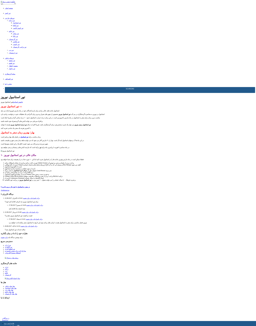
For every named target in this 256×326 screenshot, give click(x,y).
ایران (6, 267)
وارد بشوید (4, 237)
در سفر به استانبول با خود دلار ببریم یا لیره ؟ (15, 187)
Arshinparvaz (5, 190)
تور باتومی (16, 44)
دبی (6, 271)
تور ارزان (8, 245)
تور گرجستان (13, 39)
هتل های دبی (9, 290)
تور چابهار (12, 68)
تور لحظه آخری (10, 249)
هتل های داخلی (10, 286)
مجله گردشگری (10, 74)
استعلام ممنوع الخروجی (13, 253)
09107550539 (6, 311)
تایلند (6, 273)
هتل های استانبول (10, 288)
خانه (21, 102)
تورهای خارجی (9, 18)
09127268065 (6, 309)
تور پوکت (16, 33)
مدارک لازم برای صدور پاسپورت (15, 251)
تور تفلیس (16, 42)
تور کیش (7, 13)
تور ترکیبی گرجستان (19, 47)
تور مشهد (12, 60)
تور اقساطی (9, 79)
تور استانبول (17, 23)
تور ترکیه (12, 20)
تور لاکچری (8, 247)
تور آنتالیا (15, 25)
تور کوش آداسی (18, 28)
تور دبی (11, 50)
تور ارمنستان (13, 53)
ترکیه (6, 269)
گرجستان (8, 275)
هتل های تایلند (9, 292)
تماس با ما (8, 84)
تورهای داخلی (9, 58)
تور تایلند (11, 31)
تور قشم (11, 63)
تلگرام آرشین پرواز (9, 323)
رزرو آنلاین (5, 318)
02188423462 (6, 302)
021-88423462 (130, 88)
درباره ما (5, 320)
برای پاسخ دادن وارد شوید (31, 198)
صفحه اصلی (9, 8)
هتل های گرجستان (11, 294)
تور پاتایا (15, 36)
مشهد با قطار (13, 66)
